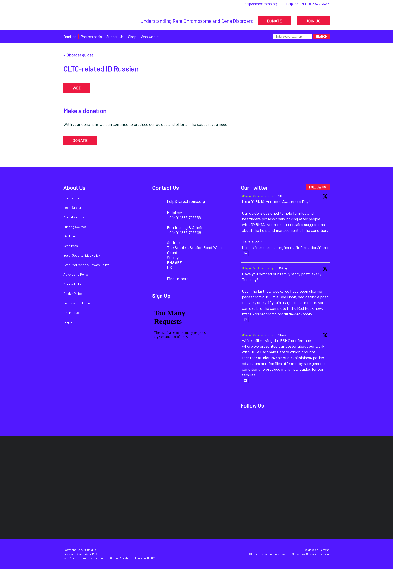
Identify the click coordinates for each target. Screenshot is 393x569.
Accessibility (72, 284)
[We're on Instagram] (278, 420)
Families (69, 36)
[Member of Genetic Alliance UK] (305, 468)
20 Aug (282, 268)
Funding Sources (74, 227)
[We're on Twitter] (262, 420)
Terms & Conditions (77, 303)
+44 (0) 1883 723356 (315, 3)
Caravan (325, 549)
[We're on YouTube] (293, 420)
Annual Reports (74, 217)
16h (280, 195)
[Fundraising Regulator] (192, 467)
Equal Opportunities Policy (81, 255)
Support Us (115, 36)
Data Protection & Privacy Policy (86, 265)
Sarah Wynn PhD (87, 553)
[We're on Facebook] (247, 420)
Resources (70, 246)
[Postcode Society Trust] (131, 468)
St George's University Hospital (310, 553)
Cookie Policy (72, 293)
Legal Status (72, 207)
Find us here (178, 278)
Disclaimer (70, 236)
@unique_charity (263, 195)
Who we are (150, 36)
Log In (67, 322)
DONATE (274, 20)
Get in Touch (71, 313)
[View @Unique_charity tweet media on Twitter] (246, 253)
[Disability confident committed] (174, 508)
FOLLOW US (317, 187)
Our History (71, 198)
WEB (77, 87)
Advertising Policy (75, 274)
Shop (132, 36)
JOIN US (313, 20)
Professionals (91, 36)
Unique (246, 195)
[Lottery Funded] (81, 468)
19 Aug (282, 334)
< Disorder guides (78, 54)
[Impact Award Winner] (252, 467)
